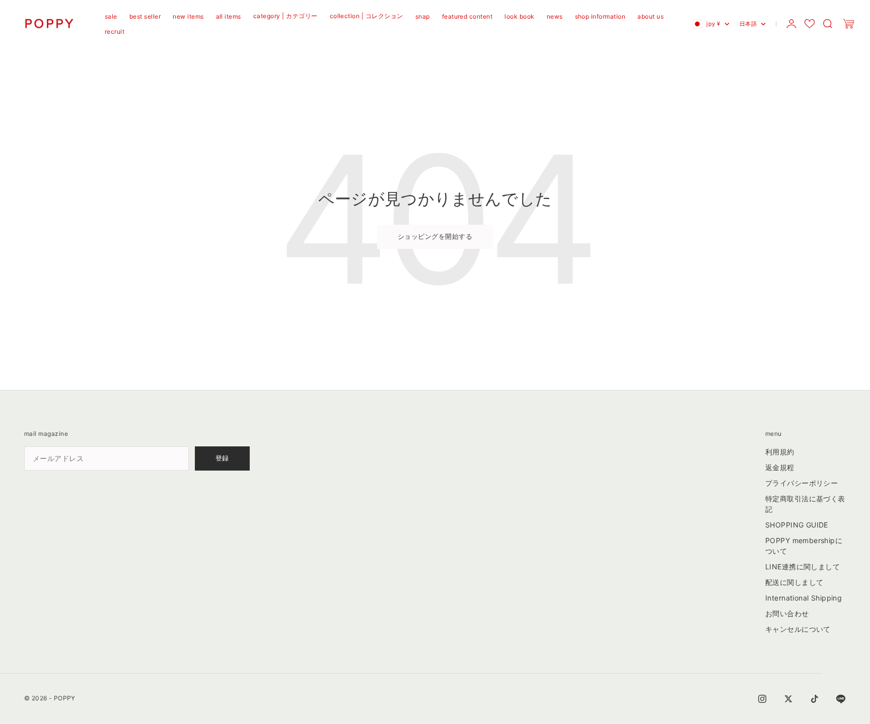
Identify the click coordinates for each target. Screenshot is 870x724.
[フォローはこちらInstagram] (762, 699)
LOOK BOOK (519, 16)
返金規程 (779, 467)
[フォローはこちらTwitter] (788, 699)
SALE (111, 16)
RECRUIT (114, 31)
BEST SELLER (145, 16)
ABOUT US (650, 16)
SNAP (422, 16)
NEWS (555, 16)
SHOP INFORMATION (600, 16)
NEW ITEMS (188, 16)
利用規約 (779, 451)
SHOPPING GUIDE (796, 524)
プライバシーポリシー (801, 483)
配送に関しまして (794, 582)
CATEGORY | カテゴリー (285, 16)
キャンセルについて (798, 629)
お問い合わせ (787, 613)
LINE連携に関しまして (802, 566)
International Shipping (803, 598)
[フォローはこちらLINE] (841, 699)
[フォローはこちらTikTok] (815, 699)
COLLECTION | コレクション (366, 16)
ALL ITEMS (228, 16)
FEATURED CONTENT (467, 16)
